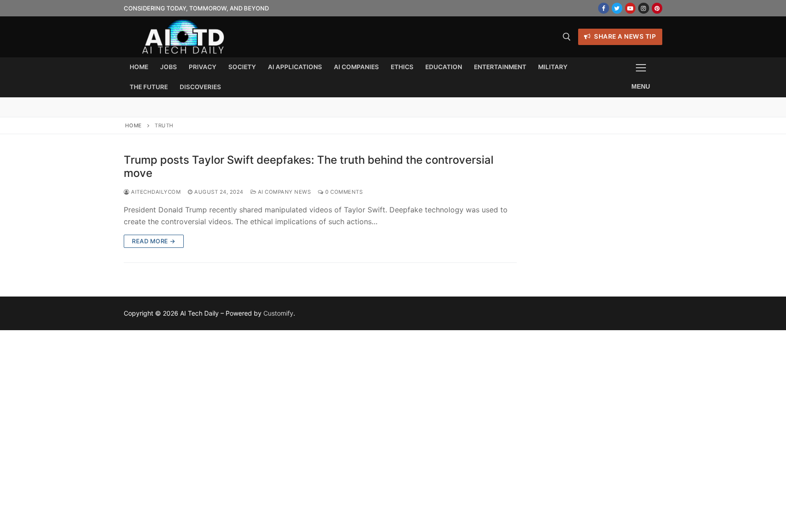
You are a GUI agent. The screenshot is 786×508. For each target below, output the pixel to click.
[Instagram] (643, 8)
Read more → (154, 241)
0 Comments (343, 192)
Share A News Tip (624, 36)
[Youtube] (630, 8)
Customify (278, 313)
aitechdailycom (155, 192)
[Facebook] (603, 8)
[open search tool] (567, 37)
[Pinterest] (657, 8)
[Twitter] (617, 8)
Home (133, 125)
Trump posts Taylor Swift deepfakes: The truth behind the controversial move (309, 166)
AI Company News (283, 192)
